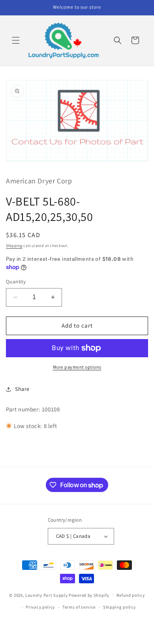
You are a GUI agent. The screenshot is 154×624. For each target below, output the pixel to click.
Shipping (14, 245)
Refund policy (130, 595)
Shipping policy (119, 607)
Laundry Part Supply (47, 595)
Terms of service (79, 607)
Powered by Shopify (89, 595)
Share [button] (22, 388)
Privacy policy (40, 607)
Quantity (16, 281)
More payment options (77, 367)
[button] (15, 40)
